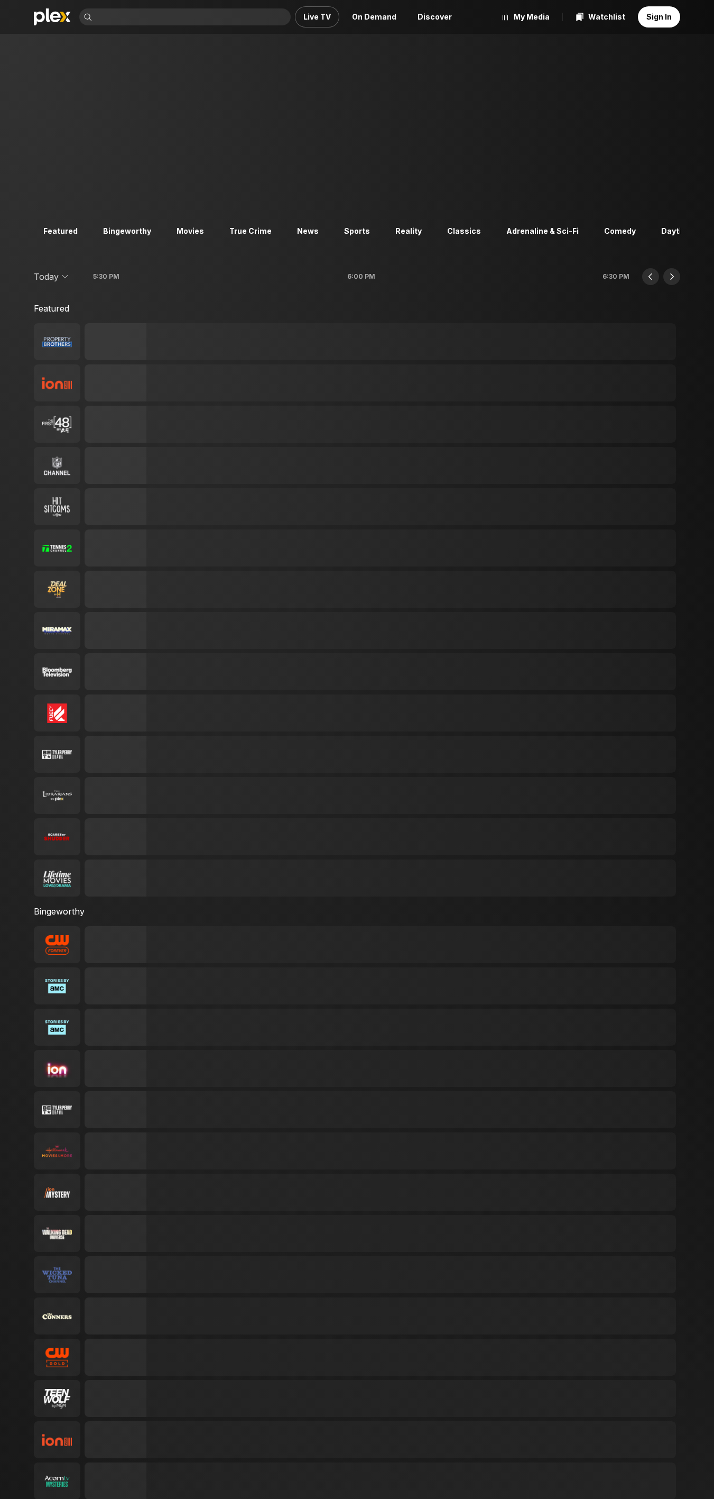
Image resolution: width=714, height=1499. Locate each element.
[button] (51, 276)
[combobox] (192, 16)
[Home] (52, 17)
